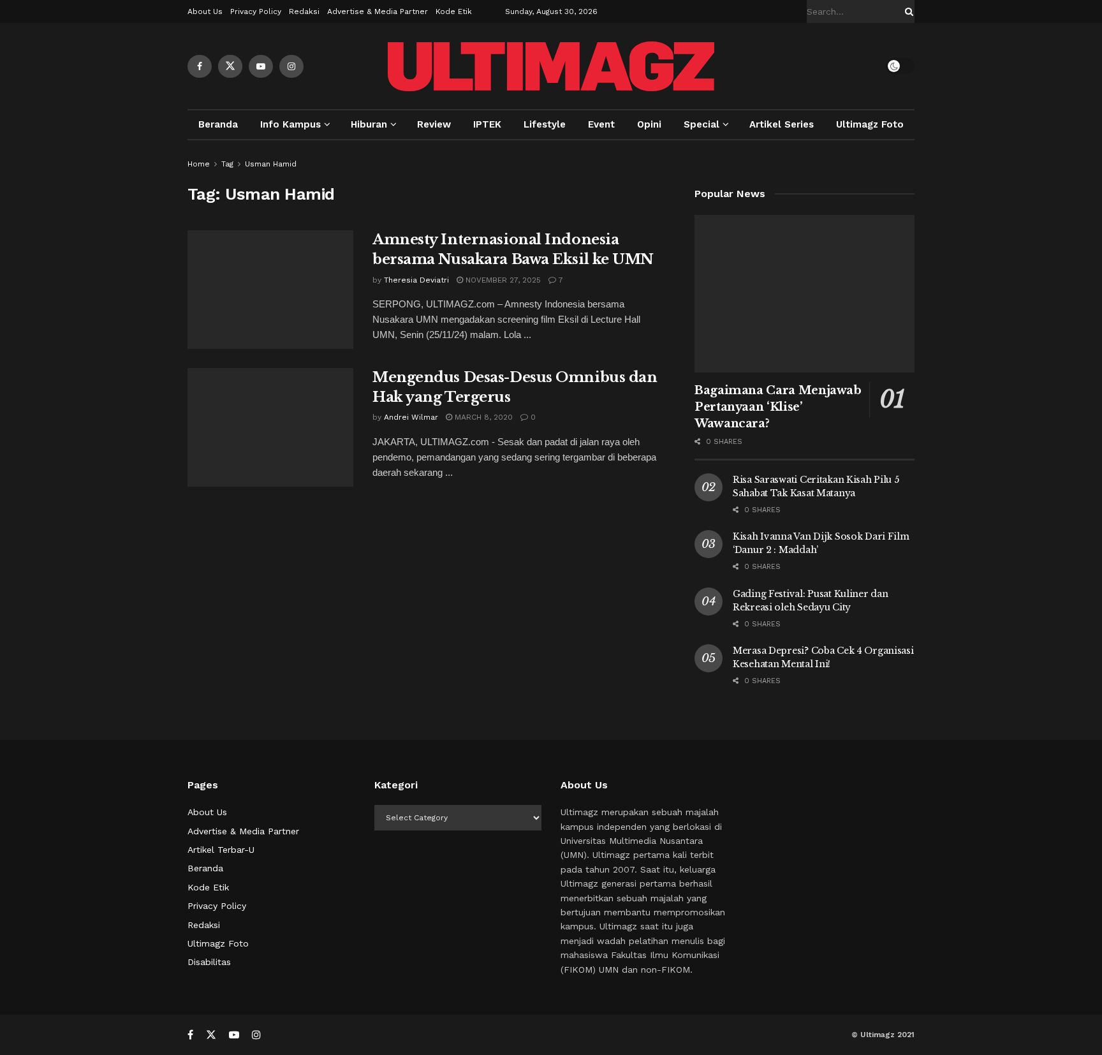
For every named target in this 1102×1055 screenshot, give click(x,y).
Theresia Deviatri (416, 280)
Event (601, 124)
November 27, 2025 (502, 280)
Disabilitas (209, 962)
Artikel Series (781, 124)
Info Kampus (290, 124)
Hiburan (369, 124)
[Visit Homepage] (551, 66)
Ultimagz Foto (870, 124)
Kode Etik (454, 11)
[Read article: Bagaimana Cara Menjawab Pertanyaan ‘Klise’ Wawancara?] (804, 294)
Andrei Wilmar (411, 417)
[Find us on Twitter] (230, 66)
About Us (205, 11)
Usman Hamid (271, 163)
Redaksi (304, 11)
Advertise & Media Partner (377, 11)
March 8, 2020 (482, 417)
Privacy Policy (255, 11)
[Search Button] (907, 11)
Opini (649, 124)
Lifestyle (545, 124)
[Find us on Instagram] (291, 66)
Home (198, 163)
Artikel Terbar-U (220, 850)
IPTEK (487, 124)
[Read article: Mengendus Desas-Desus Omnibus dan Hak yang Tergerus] (270, 427)
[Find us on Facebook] (199, 66)
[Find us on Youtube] (261, 66)
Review (434, 124)
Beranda (218, 124)
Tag (227, 163)
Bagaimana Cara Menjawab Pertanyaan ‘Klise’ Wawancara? (778, 407)
